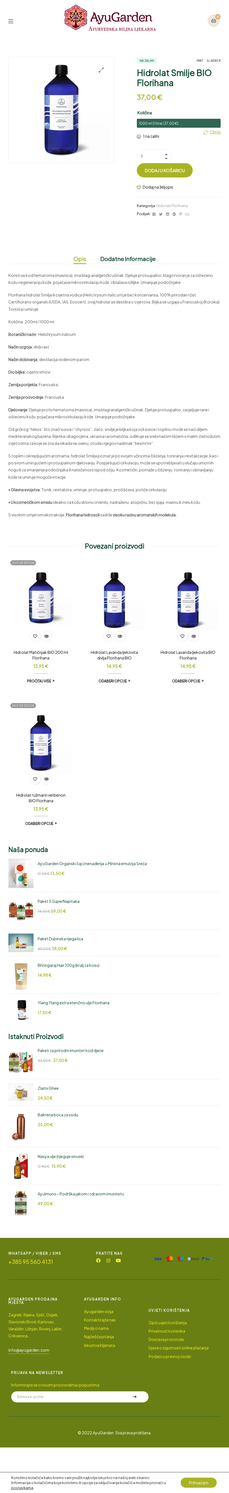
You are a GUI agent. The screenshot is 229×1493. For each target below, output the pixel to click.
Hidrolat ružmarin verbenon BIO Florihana (41, 797)
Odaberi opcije (113, 681)
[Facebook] (98, 1260)
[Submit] (134, 1396)
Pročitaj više (39, 681)
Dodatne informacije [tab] (128, 258)
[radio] (179, 123)
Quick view (46, 636)
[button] (101, 70)
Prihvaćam (198, 1482)
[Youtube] (118, 1260)
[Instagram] (108, 1260)
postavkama (22, 1487)
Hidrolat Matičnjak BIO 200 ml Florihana (41, 655)
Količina (144, 112)
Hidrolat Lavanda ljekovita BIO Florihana (188, 655)
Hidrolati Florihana (172, 205)
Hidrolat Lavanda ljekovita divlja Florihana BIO (114, 655)
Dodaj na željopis (158, 186)
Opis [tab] (79, 258)
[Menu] (15, 20)
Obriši (215, 131)
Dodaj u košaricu (165, 170)
